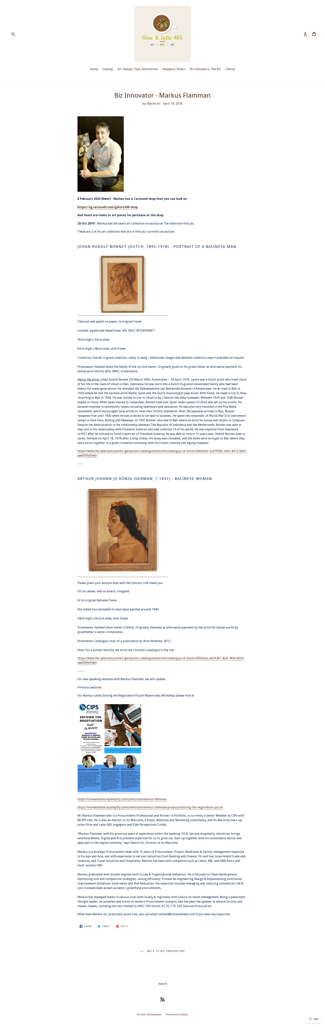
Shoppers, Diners (173, 69)
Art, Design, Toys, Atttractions (137, 69)
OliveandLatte (154, 1014)
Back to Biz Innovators (165, 951)
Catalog (108, 69)
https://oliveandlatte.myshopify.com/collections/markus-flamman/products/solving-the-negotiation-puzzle (150, 807)
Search (162, 984)
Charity (230, 69)
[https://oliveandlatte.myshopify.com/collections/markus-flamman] (109, 791)
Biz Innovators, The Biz (205, 69)
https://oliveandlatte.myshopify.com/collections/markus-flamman (121, 799)
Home (94, 69)
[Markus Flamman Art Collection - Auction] (122, 314)
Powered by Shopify (177, 1014)
